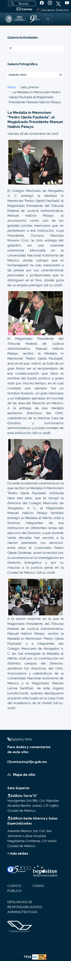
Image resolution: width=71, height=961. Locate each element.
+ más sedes (17, 853)
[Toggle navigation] (48, 19)
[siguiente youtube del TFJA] (67, 3)
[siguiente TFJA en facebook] (42, 3)
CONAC (38, 886)
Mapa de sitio (23, 775)
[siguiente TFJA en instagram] (50, 3)
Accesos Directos (55, 10)
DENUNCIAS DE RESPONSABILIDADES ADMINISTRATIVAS (24, 907)
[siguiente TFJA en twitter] (58, 3)
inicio (11, 87)
